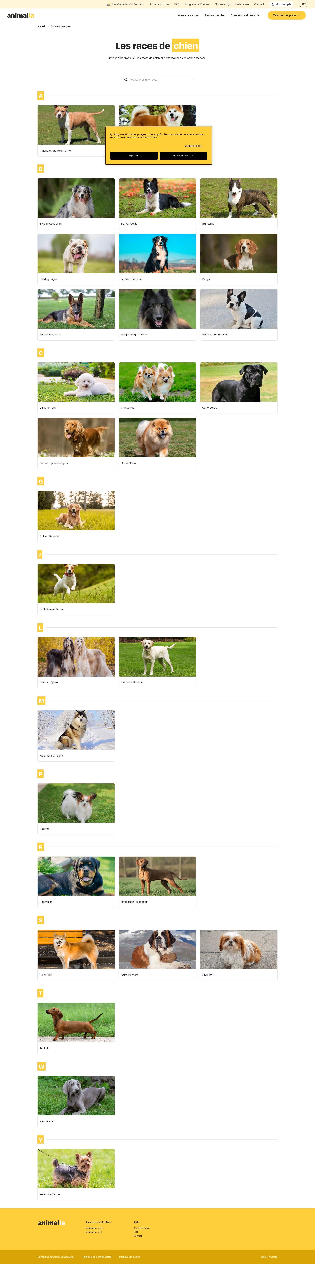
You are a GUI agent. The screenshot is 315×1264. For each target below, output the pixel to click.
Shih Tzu (207, 975)
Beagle (206, 279)
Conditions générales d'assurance (56, 1256)
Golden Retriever (50, 536)
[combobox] (303, 4)
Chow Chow (128, 463)
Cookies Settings (193, 146)
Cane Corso (209, 407)
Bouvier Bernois (131, 279)
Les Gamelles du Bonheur (128, 4)
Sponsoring (222, 4)
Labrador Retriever (133, 682)
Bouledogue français (215, 334)
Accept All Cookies (183, 155)
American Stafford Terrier (56, 150)
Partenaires (242, 4)
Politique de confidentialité (97, 1256)
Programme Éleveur (197, 4)
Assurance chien (188, 15)
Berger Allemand (50, 334)
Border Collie (129, 223)
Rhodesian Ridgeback (134, 901)
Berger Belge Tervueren (136, 334)
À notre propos (159, 4)
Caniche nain (48, 407)
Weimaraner (47, 1121)
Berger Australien (51, 223)
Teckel (44, 1048)
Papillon (45, 828)
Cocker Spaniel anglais (54, 463)
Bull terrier (209, 223)
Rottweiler (46, 901)
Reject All (134, 155)
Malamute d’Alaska (51, 755)
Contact (259, 4)
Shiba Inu (46, 975)
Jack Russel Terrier (52, 609)
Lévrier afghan (49, 682)
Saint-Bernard (129, 975)
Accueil (41, 26)
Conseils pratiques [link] (61, 26)
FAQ (176, 4)
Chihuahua (127, 407)
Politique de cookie (129, 1256)
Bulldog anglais (49, 279)
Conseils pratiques (243, 15)
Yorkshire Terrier (50, 1194)
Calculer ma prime (285, 15)
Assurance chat (215, 15)
